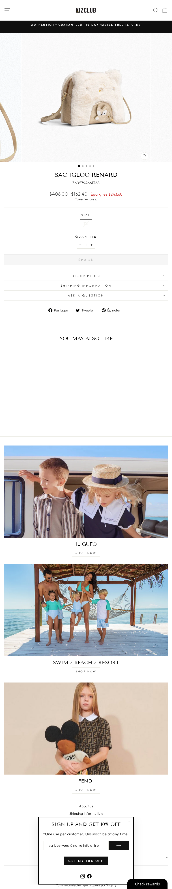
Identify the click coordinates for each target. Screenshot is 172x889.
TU (86, 223)
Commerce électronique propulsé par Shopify (86, 885)
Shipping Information (86, 813)
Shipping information (86, 285)
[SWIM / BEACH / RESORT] (86, 610)
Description (86, 276)
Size (86, 215)
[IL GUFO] (86, 492)
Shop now (86, 552)
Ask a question (86, 295)
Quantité (86, 236)
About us (86, 806)
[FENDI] (86, 728)
